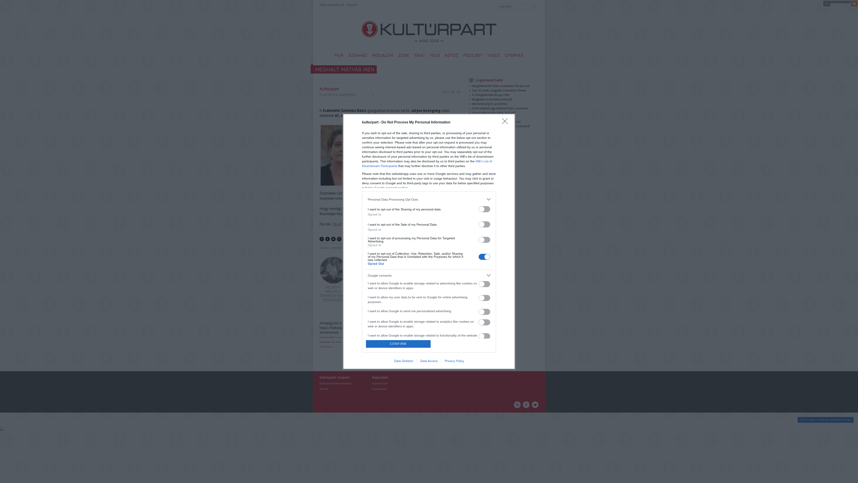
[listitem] (429, 199)
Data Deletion (403, 361)
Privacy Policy (454, 361)
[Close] (506, 122)
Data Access (429, 361)
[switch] (484, 209)
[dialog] (429, 241)
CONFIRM (398, 343)
